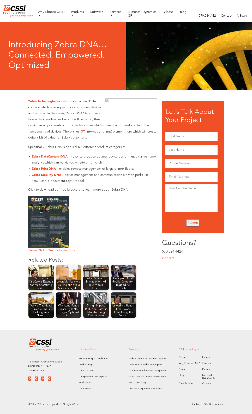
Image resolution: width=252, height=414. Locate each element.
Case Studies (186, 383)
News (182, 369)
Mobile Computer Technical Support (148, 358)
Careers (206, 363)
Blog (183, 12)
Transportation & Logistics (93, 376)
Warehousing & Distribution (93, 358)
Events (205, 357)
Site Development (214, 404)
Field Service (85, 382)
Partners (206, 369)
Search (244, 15)
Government (85, 388)
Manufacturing (86, 370)
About (182, 357)
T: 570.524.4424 (36, 370)
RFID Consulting (137, 382)
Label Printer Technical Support (145, 364)
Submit (193, 222)
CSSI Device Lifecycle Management (148, 370)
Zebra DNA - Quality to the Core (51, 250)
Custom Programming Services (145, 388)
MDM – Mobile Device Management (148, 376)
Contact (226, 15)
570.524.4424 (208, 15)
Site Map (196, 404)
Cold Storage (86, 364)
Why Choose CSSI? (189, 363)
